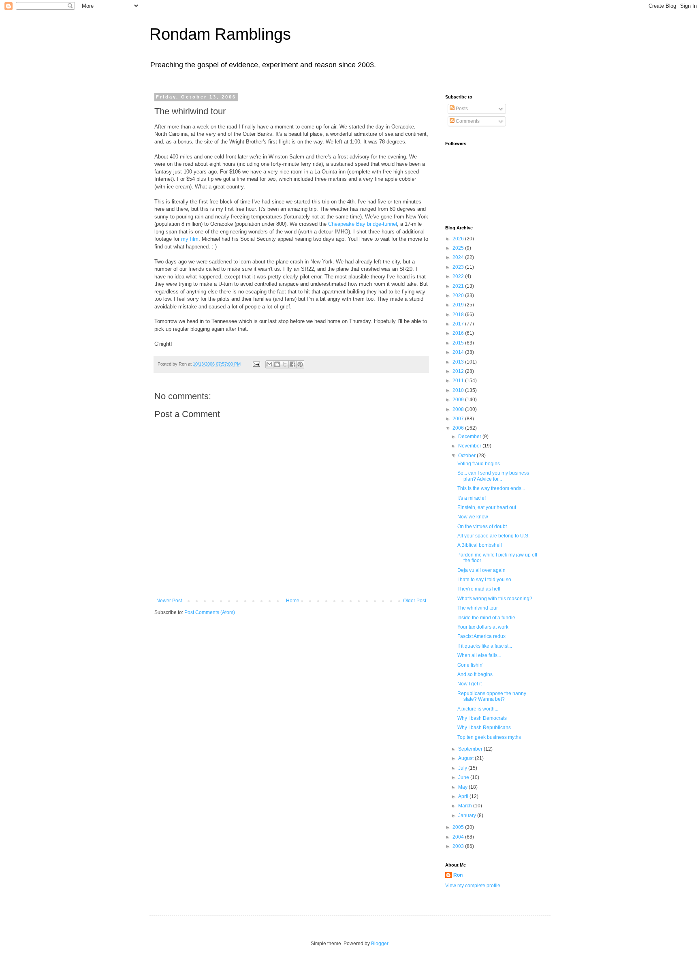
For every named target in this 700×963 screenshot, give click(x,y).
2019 (458, 305)
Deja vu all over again (481, 570)
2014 (458, 352)
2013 (458, 362)
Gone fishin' (470, 665)
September (471, 749)
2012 (458, 371)
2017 (458, 324)
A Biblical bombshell (479, 545)
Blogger (379, 943)
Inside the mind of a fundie (486, 618)
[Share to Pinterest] (300, 364)
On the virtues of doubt (482, 526)
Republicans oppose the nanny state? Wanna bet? (491, 696)
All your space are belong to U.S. (493, 536)
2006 (458, 428)
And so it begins (475, 674)
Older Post (414, 600)
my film (189, 239)
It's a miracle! (471, 498)
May (463, 787)
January (467, 815)
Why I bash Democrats (482, 718)
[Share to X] (285, 364)
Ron (458, 875)
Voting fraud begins (478, 464)
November (470, 446)
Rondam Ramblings (220, 34)
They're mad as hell (478, 589)
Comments (467, 121)
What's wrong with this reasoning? (494, 598)
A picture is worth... (477, 709)
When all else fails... (479, 655)
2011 (458, 380)
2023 (458, 267)
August (466, 758)
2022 (458, 276)
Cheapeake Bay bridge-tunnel (362, 224)
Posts (461, 108)
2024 (458, 257)
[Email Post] (256, 364)
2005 (458, 827)
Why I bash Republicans (484, 727)
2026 (458, 239)
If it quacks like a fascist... (484, 646)
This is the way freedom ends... (491, 488)
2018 (458, 314)
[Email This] (269, 364)
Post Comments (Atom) (209, 612)
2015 (458, 343)
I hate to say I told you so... (486, 579)
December (470, 436)
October (467, 455)
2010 (458, 390)
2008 (458, 409)
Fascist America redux (481, 636)
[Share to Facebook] (292, 364)
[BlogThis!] (277, 364)
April (464, 796)
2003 (458, 846)
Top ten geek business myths (489, 737)
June (464, 777)
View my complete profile (472, 885)
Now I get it (469, 684)
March (465, 806)
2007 (458, 419)
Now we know (472, 517)
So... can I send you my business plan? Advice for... (493, 475)
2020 (458, 295)
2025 (458, 248)
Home (292, 600)
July (463, 768)
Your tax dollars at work (482, 627)
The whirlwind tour (477, 608)
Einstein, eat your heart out (486, 507)
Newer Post (169, 600)
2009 (458, 399)
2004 (458, 837)
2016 (458, 333)
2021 (458, 286)
